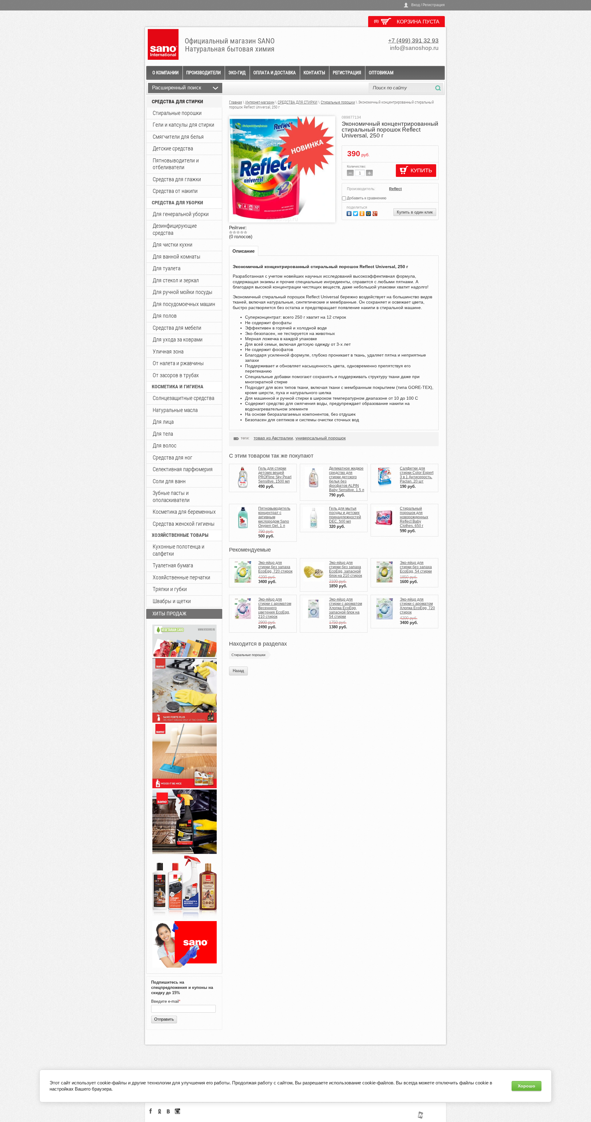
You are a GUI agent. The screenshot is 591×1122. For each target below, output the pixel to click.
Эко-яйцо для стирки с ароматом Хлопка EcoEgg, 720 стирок (417, 605)
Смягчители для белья (178, 136)
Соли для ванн (169, 481)
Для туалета (166, 268)
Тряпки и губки (170, 589)
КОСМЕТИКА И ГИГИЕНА (177, 387)
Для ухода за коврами (178, 339)
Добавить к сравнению (366, 198)
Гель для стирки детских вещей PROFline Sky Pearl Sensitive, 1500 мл (274, 474)
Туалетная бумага (173, 565)
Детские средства (173, 148)
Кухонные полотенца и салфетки (178, 550)
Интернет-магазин (259, 102)
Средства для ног (172, 457)
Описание (243, 251)
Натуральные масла (175, 410)
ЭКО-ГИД (237, 72)
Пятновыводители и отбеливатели (176, 164)
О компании (165, 72)
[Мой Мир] (369, 213)
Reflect (395, 189)
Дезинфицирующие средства (175, 229)
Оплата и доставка (274, 72)
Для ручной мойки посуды (182, 292)
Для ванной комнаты (176, 256)
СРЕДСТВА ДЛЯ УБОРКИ (177, 203)
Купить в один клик (415, 212)
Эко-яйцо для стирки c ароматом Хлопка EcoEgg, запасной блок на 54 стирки (345, 608)
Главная (235, 102)
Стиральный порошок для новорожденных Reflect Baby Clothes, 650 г (414, 517)
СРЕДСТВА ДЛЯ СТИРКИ (177, 101)
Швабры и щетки (172, 601)
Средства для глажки (177, 179)
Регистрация (347, 72)
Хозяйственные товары (180, 535)
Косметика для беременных (184, 511)
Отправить (164, 1019)
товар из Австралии (273, 437)
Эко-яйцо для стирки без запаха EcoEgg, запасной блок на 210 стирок (345, 569)
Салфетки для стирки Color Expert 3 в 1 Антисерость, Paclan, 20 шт (416, 474)
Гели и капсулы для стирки (183, 124)
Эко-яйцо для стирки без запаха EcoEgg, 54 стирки (416, 567)
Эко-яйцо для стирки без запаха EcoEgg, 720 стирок (275, 567)
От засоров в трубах (176, 375)
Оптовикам (381, 72)
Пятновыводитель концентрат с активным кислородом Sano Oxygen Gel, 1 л (274, 517)
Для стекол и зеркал (176, 280)
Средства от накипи (175, 191)
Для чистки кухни (172, 244)
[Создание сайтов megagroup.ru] (420, 1117)
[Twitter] (356, 213)
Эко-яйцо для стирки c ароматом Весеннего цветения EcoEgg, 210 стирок (274, 608)
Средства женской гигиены (184, 523)
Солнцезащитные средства (183, 398)
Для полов (165, 315)
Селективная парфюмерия (183, 469)
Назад (238, 670)
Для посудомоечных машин (184, 304)
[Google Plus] (375, 213)
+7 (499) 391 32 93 (413, 40)
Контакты (314, 72)
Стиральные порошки (177, 113)
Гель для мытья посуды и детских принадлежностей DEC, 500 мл (345, 515)
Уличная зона (168, 351)
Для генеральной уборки (181, 214)
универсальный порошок (321, 437)
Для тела (163, 433)
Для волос (164, 445)
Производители (203, 72)
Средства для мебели (177, 327)
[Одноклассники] (363, 213)
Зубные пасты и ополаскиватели (171, 496)
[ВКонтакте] (350, 213)
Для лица (163, 421)
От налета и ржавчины (178, 363)
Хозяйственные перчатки (181, 577)
